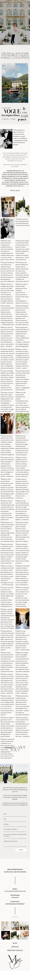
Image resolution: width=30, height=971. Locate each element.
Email (5, 819)
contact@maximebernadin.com (15, 891)
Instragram (11, 904)
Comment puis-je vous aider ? (11, 841)
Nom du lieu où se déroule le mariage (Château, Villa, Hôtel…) (15, 835)
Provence (23, 155)
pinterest (20, 904)
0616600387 (15, 897)
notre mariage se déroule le (11, 829)
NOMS (5, 814)
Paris (21, 157)
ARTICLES (15, 947)
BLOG (15, 943)
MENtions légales (15, 950)
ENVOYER (21, 849)
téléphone (6, 824)
